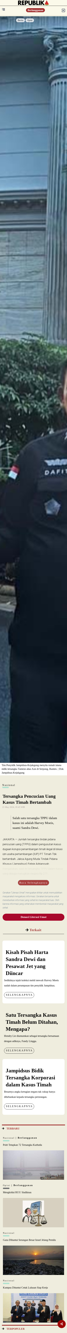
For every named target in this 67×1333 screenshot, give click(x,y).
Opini (29, 20)
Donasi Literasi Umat (34, 917)
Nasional (9, 1138)
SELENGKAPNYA (19, 994)
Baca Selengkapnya (33, 882)
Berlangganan (35, 10)
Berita (20, 20)
